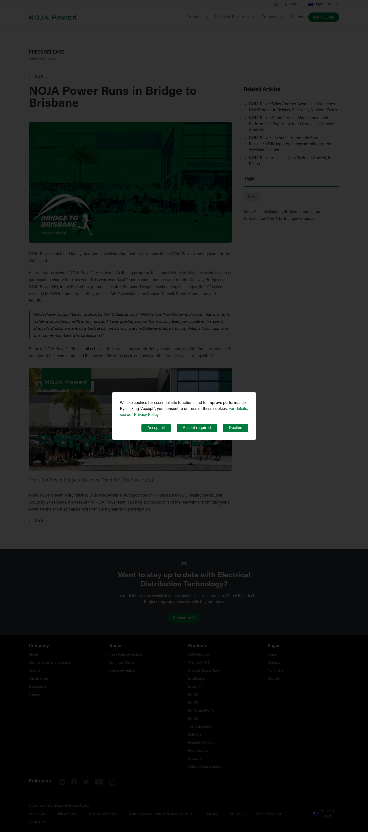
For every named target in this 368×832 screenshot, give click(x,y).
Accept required (197, 428)
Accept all (156, 428)
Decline (235, 428)
